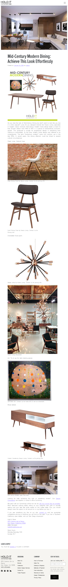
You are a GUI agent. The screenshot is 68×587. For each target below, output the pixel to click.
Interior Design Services (23, 568)
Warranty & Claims (39, 572)
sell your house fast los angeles (49, 503)
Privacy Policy (37, 577)
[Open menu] (65, 2)
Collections (20, 565)
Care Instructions (38, 570)
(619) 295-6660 (5, 567)
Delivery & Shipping (39, 565)
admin (28, 65)
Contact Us (20, 570)
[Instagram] (5, 571)
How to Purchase (38, 560)
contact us (42, 512)
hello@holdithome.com (15, 527)
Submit (54, 577)
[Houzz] (10, 571)
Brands (19, 563)
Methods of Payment (39, 568)
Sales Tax (36, 563)
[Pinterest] (7, 571)
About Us (19, 560)
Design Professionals (39, 575)
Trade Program (21, 572)
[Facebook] (2, 571)
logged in (13, 547)
